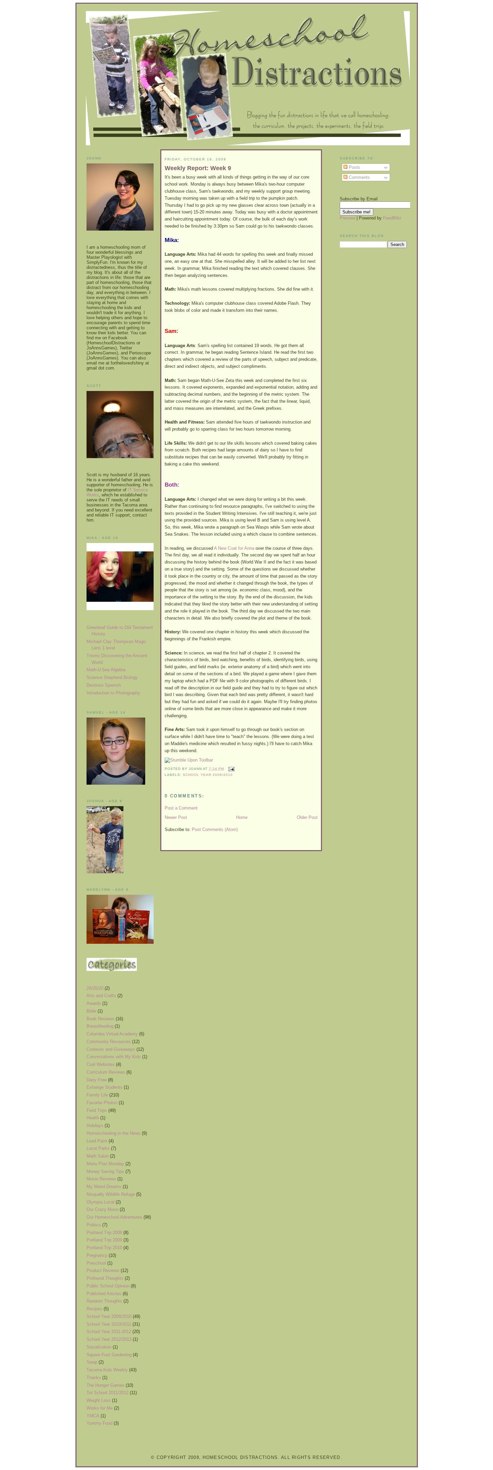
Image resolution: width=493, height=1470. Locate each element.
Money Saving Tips (105, 1171)
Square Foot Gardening (109, 1354)
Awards (94, 1003)
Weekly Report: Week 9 (198, 168)
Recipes (94, 1308)
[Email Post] (230, 769)
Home (242, 817)
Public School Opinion (108, 1285)
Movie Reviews (101, 1178)
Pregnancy (97, 1255)
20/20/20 (95, 988)
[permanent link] (189, 760)
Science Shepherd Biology (112, 677)
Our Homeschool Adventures (114, 1217)
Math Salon (98, 1156)
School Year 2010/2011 (109, 1324)
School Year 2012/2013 (109, 1339)
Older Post (307, 817)
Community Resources (109, 1041)
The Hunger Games (105, 1385)
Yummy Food (99, 1423)
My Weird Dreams (104, 1186)
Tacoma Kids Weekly (107, 1369)
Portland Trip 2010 (104, 1247)
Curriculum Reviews (106, 1072)
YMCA (93, 1415)
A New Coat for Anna (234, 548)
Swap (92, 1362)
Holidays (95, 1125)
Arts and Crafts (101, 995)
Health (93, 1117)
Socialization (99, 1347)
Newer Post (176, 817)
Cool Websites (101, 1064)
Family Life (97, 1094)
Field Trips (97, 1110)
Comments (358, 177)
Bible (91, 1011)
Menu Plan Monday (105, 1163)
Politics (94, 1224)
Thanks (94, 1377)
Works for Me (100, 1408)
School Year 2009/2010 (109, 1316)
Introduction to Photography (113, 692)
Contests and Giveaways (111, 1049)
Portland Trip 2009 (104, 1239)
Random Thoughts (104, 1301)
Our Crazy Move (102, 1209)
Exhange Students (104, 1087)
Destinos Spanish (104, 685)
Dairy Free (97, 1079)
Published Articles (104, 1293)
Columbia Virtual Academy (112, 1033)
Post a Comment (181, 808)
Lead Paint (97, 1140)
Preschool (96, 1263)
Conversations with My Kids (114, 1056)
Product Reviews (103, 1270)
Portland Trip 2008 (104, 1232)
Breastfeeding (100, 1026)
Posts (353, 167)
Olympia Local (100, 1202)
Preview (347, 217)
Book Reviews (100, 1018)
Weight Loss (99, 1400)
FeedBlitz (392, 217)
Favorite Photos (102, 1102)
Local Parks (98, 1148)
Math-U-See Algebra (106, 669)
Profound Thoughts (105, 1278)
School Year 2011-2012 (109, 1331)
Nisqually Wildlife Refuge (111, 1194)
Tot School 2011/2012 (107, 1392)
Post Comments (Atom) (215, 829)
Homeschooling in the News (114, 1133)
